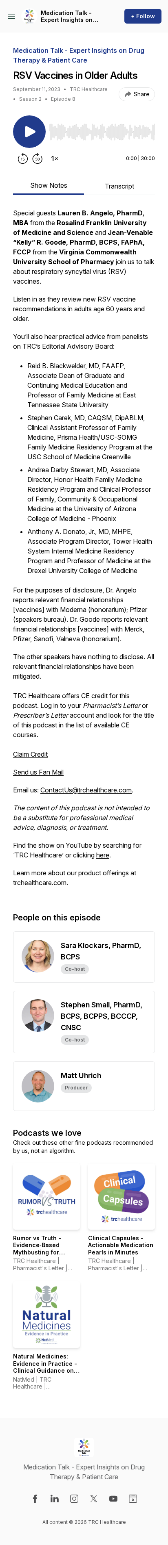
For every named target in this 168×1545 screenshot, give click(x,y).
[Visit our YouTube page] (113, 1499)
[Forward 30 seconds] (37, 158)
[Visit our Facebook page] (35, 1499)
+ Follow (143, 16)
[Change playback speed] (54, 158)
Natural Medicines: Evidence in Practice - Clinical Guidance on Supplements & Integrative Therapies (45, 1370)
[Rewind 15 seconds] (23, 158)
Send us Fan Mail (38, 772)
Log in (49, 705)
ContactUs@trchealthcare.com (86, 790)
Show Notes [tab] (48, 185)
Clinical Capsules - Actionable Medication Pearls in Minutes (120, 1245)
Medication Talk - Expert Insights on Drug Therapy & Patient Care (67, 16)
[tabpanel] (84, 552)
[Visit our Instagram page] (74, 1499)
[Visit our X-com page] (94, 1499)
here (102, 855)
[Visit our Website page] (133, 1499)
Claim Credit (30, 754)
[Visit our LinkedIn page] (55, 1499)
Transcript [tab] (119, 186)
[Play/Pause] (29, 131)
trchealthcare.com (39, 883)
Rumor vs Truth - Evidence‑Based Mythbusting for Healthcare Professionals (37, 1252)
